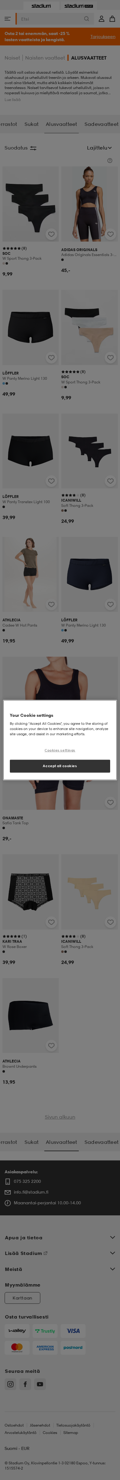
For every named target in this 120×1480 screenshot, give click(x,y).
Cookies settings (60, 750)
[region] (60, 740)
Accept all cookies (60, 766)
